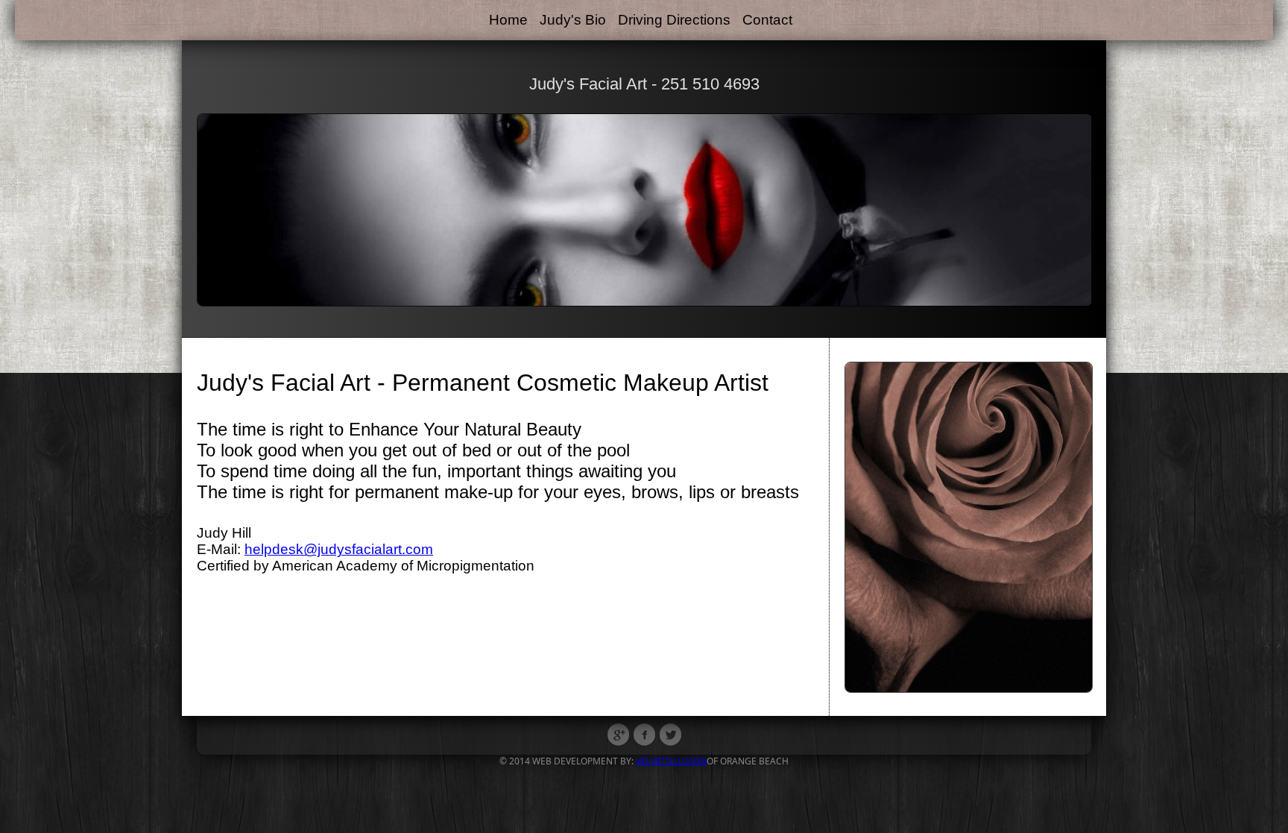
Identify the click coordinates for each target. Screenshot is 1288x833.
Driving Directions (674, 20)
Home (508, 20)
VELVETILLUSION (671, 761)
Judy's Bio (573, 20)
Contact (767, 20)
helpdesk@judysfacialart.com (338, 549)
